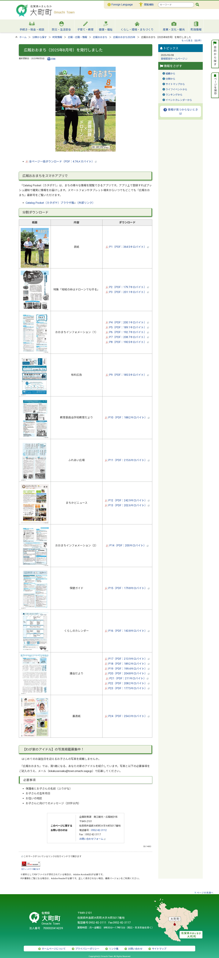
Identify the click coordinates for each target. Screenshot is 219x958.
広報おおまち (100, 37)
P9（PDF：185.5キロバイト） (127, 374)
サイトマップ (158, 948)
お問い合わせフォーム (91, 839)
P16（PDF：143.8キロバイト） (128, 630)
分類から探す (39, 37)
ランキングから (174, 94)
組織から (170, 73)
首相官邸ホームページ (173, 58)
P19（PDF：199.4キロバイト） (128, 668)
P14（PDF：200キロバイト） (128, 545)
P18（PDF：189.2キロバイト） (128, 663)
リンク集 (113, 948)
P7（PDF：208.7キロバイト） (127, 337)
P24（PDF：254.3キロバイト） (128, 716)
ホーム (23, 37)
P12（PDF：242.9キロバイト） (128, 500)
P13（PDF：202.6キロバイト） (128, 505)
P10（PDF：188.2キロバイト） (128, 417)
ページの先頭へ (205, 892)
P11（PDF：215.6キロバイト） (128, 460)
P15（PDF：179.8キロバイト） (128, 588)
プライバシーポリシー (87, 948)
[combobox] (176, 4)
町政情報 (57, 37)
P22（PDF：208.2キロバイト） (128, 683)
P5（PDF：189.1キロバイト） (127, 327)
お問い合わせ (134, 948)
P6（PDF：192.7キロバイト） (127, 332)
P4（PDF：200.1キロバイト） (127, 322)
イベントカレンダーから (179, 100)
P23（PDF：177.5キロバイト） (128, 688)
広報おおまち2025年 (124, 37)
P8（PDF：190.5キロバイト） (127, 342)
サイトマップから (175, 84)
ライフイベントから (176, 89)
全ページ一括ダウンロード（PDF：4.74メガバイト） (61, 161)
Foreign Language (122, 4)
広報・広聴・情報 (77, 37)
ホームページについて (53, 948)
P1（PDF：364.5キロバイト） (127, 246)
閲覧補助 (149, 4)
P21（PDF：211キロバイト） (128, 678)
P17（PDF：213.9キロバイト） (128, 658)
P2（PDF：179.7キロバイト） (127, 287)
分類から (170, 78)
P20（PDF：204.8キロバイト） (128, 673)
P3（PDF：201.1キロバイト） (127, 292)
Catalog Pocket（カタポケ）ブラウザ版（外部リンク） (60, 202)
